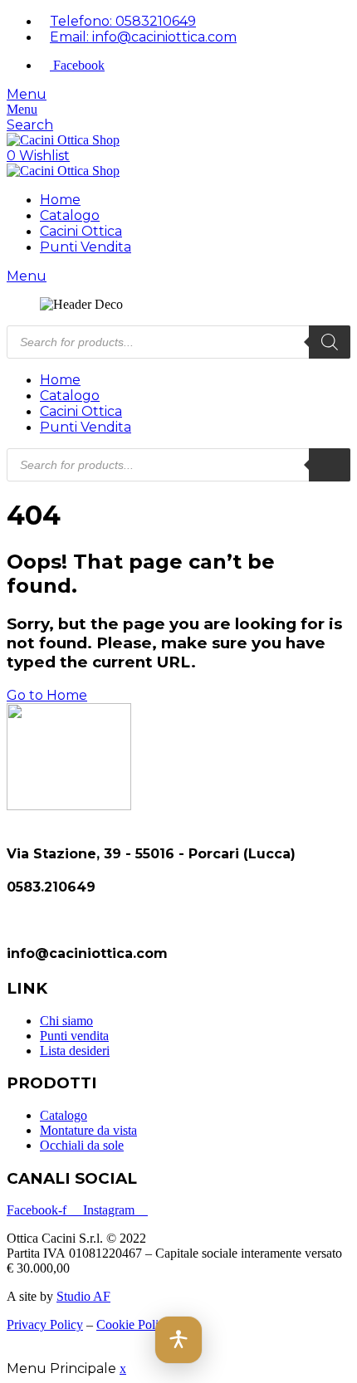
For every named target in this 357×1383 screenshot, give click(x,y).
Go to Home (47, 695)
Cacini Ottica (81, 231)
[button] (178, 1340)
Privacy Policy (45, 1324)
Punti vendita (74, 1036)
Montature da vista (88, 1130)
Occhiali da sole (82, 1145)
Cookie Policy (133, 1324)
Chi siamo (66, 1021)
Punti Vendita (85, 247)
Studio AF (83, 1296)
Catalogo (70, 215)
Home (60, 200)
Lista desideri (75, 1050)
